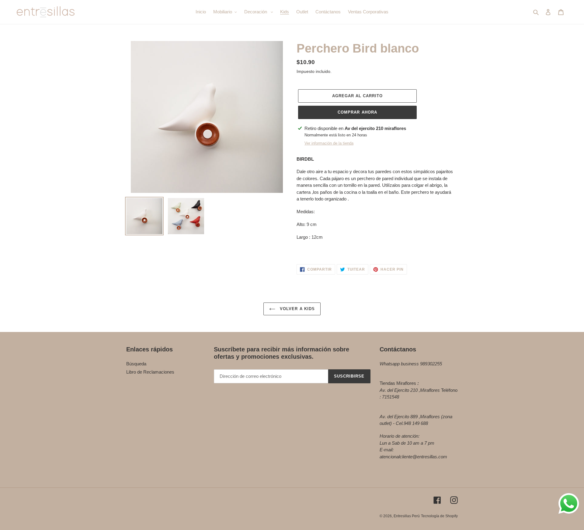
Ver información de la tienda (328, 143)
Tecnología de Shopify (439, 516)
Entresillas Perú (407, 516)
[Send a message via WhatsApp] (569, 503)
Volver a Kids (296, 308)
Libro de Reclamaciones (150, 371)
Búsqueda (136, 363)
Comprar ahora (357, 112)
